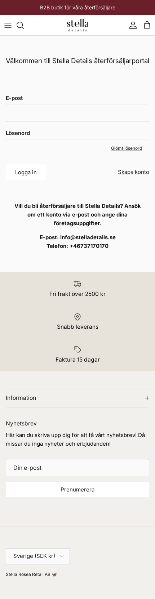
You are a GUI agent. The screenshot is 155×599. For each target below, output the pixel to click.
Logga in (26, 172)
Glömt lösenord (126, 148)
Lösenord (18, 133)
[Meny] (8, 25)
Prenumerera (77, 489)
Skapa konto (133, 172)
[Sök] (24, 25)
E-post (14, 98)
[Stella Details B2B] (77, 25)
